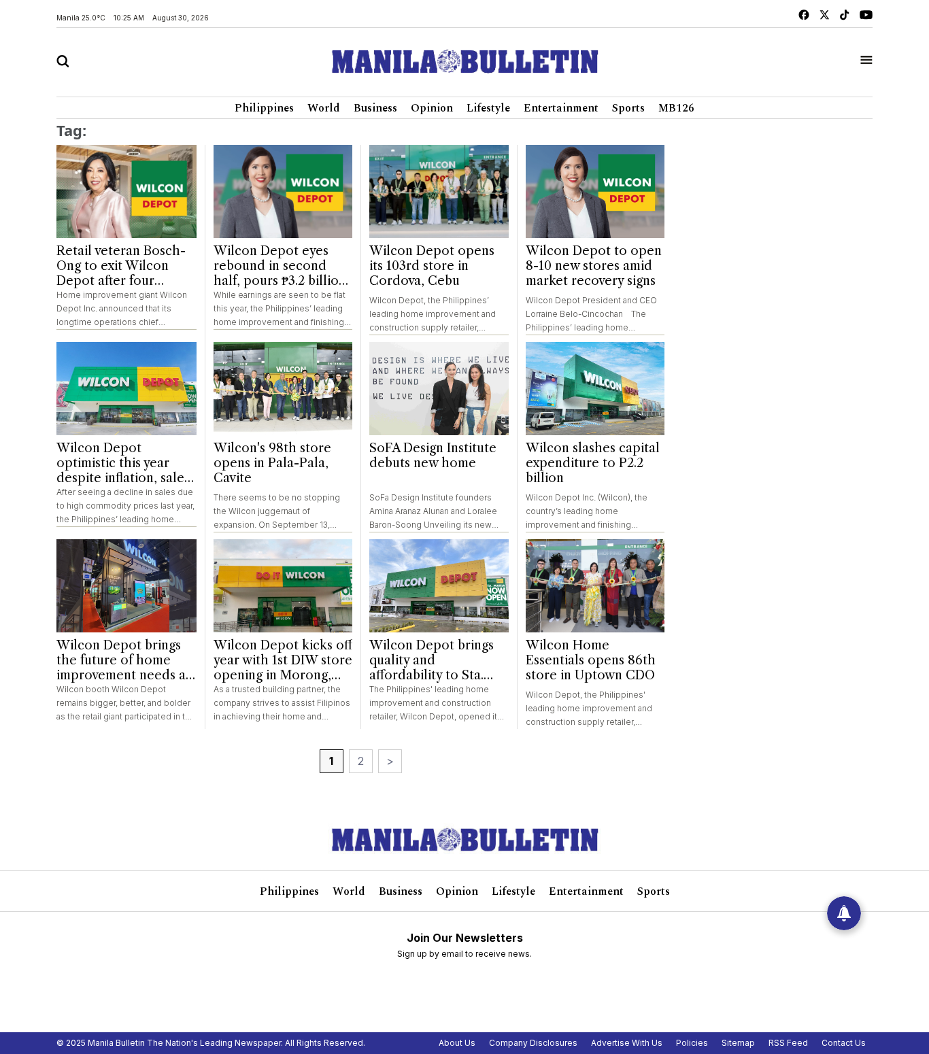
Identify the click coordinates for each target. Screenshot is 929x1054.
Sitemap (738, 1043)
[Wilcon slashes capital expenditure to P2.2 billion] (595, 388)
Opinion (432, 108)
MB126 (676, 108)
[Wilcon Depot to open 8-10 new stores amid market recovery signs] (595, 191)
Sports (628, 108)
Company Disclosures (533, 1043)
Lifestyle (488, 108)
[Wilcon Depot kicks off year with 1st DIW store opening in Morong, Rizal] (283, 585)
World (323, 108)
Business (375, 108)
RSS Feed (788, 1043)
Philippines (264, 108)
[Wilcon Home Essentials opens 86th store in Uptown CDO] (595, 585)
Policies (692, 1043)
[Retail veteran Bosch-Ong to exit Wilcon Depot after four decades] (126, 192)
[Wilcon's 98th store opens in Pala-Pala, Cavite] (283, 388)
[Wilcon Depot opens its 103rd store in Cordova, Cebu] (439, 191)
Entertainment (561, 108)
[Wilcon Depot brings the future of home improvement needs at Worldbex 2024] (126, 586)
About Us (457, 1043)
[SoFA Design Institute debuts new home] (439, 388)
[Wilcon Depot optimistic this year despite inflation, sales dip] (126, 389)
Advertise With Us (626, 1043)
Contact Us (844, 1043)
